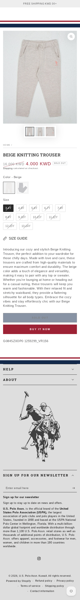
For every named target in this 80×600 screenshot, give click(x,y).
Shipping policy (54, 586)
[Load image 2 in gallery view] (40, 131)
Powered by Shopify (18, 581)
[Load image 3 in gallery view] (50, 131)
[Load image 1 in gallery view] (29, 131)
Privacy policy (65, 580)
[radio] (9, 188)
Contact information (42, 591)
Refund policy (43, 580)
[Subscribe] (74, 488)
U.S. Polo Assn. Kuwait (33, 575)
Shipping (8, 168)
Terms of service (31, 586)
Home (6, 145)
